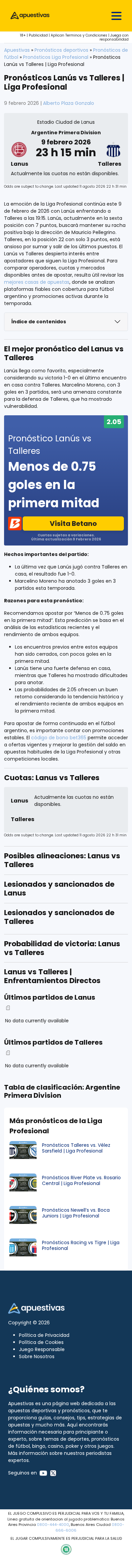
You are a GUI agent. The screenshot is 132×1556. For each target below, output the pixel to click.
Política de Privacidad (44, 1335)
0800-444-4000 (53, 1524)
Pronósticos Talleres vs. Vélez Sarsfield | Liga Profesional (76, 1148)
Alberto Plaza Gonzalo (68, 103)
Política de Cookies (41, 1342)
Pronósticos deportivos (61, 50)
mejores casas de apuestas (36, 282)
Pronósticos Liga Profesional (55, 57)
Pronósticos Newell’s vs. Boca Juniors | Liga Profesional (76, 1213)
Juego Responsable (42, 1349)
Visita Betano (73, 523)
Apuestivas (17, 50)
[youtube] (43, 1472)
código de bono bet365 (58, 737)
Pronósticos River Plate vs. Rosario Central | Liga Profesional (81, 1180)
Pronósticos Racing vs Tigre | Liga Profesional (80, 1245)
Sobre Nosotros (36, 1356)
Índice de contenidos (38, 321)
